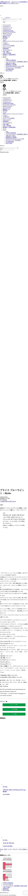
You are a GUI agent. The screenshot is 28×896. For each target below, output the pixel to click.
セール (4, 56)
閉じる (2, 82)
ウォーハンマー (7, 24)
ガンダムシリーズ (7, 27)
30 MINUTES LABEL (8, 30)
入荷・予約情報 (7, 53)
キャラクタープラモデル (9, 32)
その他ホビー (6, 44)
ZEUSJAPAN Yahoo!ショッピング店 (15, 66)
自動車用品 (6, 48)
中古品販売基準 (10, 69)
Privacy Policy (9, 70)
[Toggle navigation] (1, 6)
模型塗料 (5, 38)
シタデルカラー (7, 26)
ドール (4, 39)
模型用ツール (6, 36)
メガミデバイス (7, 29)
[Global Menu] (0, 15)
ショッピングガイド (8, 884)
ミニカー (5, 42)
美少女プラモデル (7, 33)
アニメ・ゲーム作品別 (8, 45)
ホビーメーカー (7, 47)
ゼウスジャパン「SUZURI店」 (13, 67)
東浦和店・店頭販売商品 (9, 54)
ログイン (8, 17)
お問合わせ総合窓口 (11, 60)
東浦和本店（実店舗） (11, 64)
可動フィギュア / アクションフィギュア (13, 41)
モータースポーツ (7, 50)
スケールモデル (7, 35)
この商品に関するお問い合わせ (8, 501)
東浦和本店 (6, 888)
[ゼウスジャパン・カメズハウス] (5, 10)
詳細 (1, 504)
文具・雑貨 (6, 51)
